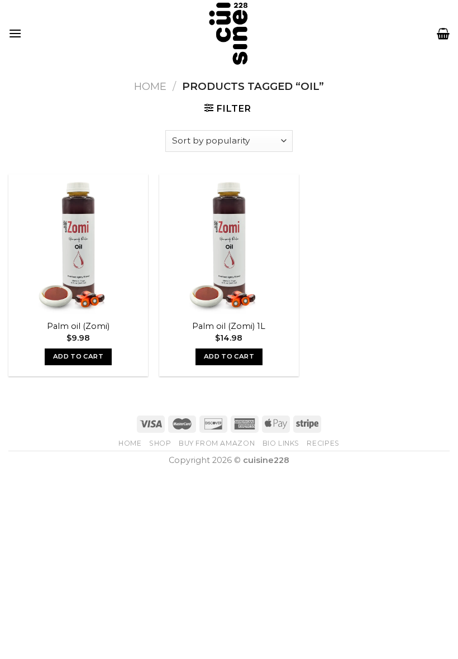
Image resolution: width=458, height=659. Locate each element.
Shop (160, 443)
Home (150, 86)
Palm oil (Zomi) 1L (228, 326)
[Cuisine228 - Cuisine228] (229, 33)
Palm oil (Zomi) (78, 326)
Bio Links (281, 443)
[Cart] (443, 33)
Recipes (323, 443)
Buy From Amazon (217, 443)
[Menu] (15, 33)
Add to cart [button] (78, 356)
